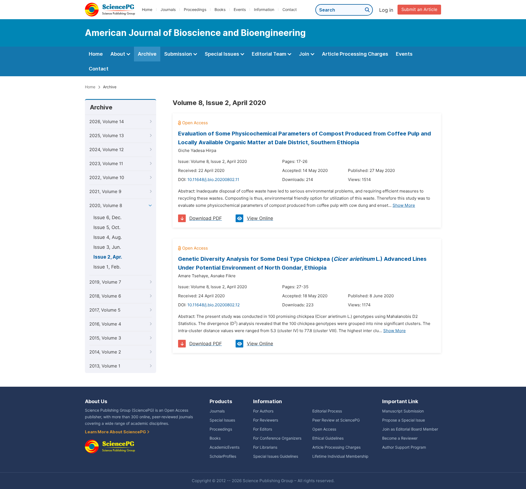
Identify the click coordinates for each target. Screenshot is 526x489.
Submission (178, 54)
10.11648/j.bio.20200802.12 (213, 305)
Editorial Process (327, 411)
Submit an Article (419, 9)
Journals (168, 9)
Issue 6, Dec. (107, 217)
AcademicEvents (224, 447)
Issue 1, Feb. (107, 267)
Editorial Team (269, 54)
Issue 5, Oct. (107, 227)
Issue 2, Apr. (107, 257)
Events (240, 9)
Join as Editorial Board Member (410, 429)
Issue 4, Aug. (107, 237)
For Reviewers (265, 420)
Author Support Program (404, 447)
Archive (147, 54)
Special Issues (222, 54)
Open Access (324, 429)
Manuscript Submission (403, 411)
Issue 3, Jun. (107, 247)
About (118, 54)
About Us (96, 401)
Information (264, 9)
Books (220, 9)
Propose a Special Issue (403, 420)
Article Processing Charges (355, 54)
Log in (386, 10)
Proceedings (195, 9)
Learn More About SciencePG (116, 431)
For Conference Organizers (277, 438)
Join (304, 54)
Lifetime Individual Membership (340, 456)
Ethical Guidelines (328, 438)
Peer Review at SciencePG (336, 420)
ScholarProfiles (223, 456)
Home (147, 9)
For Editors (262, 429)
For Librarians (265, 447)
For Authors (263, 411)
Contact (289, 9)
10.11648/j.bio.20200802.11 (213, 179)
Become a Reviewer (400, 438)
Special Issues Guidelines (275, 456)
